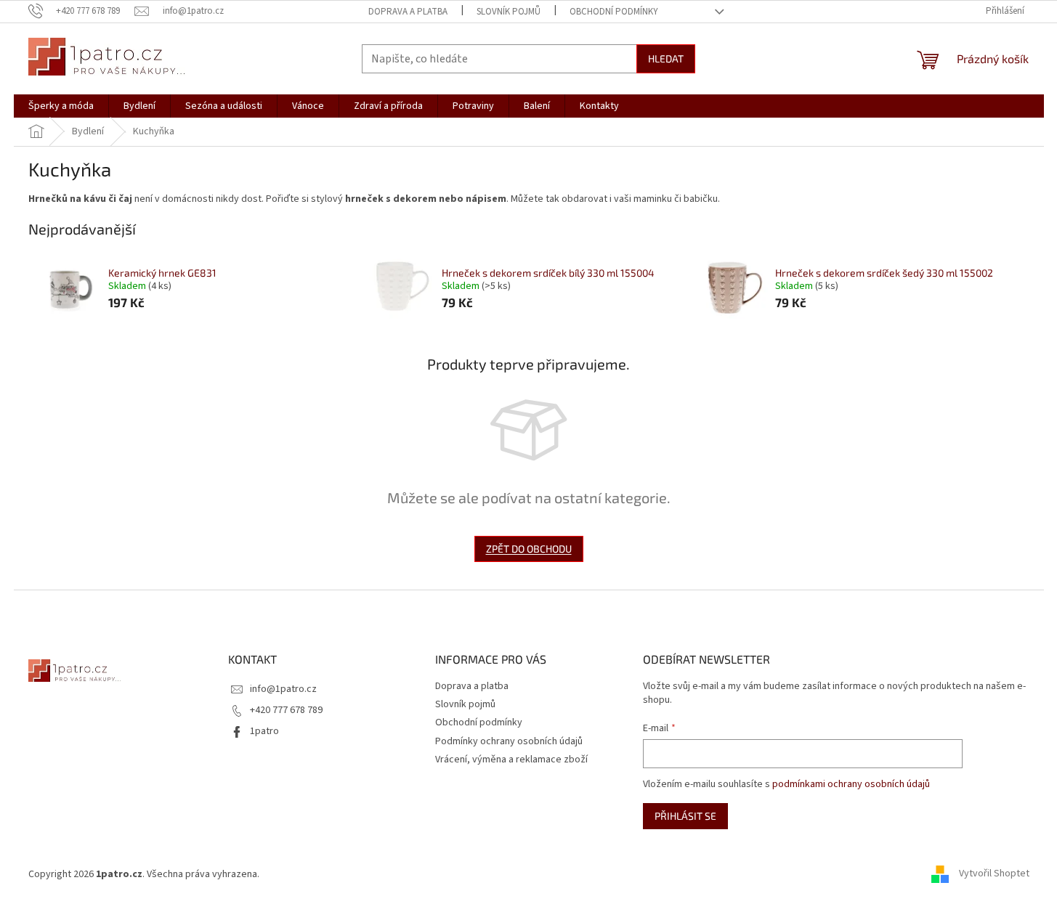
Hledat (666, 58)
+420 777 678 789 (286, 710)
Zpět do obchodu (529, 548)
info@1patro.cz (283, 689)
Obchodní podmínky (614, 11)
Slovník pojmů (508, 11)
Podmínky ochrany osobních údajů (509, 741)
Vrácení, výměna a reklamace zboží (511, 759)
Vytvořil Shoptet (994, 874)
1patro (264, 731)
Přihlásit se (685, 816)
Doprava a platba (407, 11)
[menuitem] (61, 106)
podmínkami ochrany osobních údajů (851, 784)
